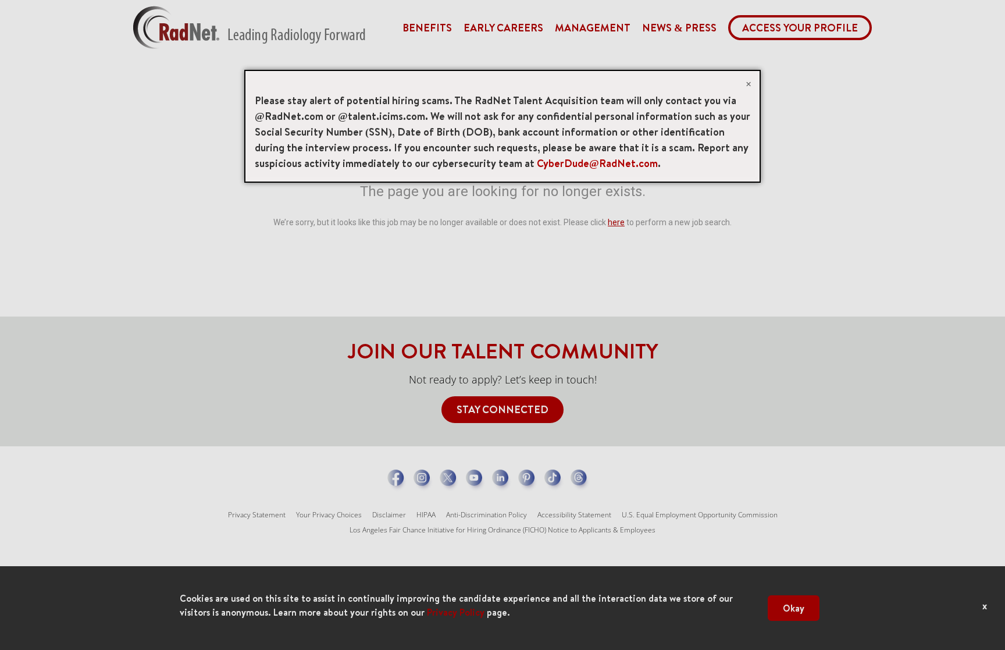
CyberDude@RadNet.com (597, 163)
